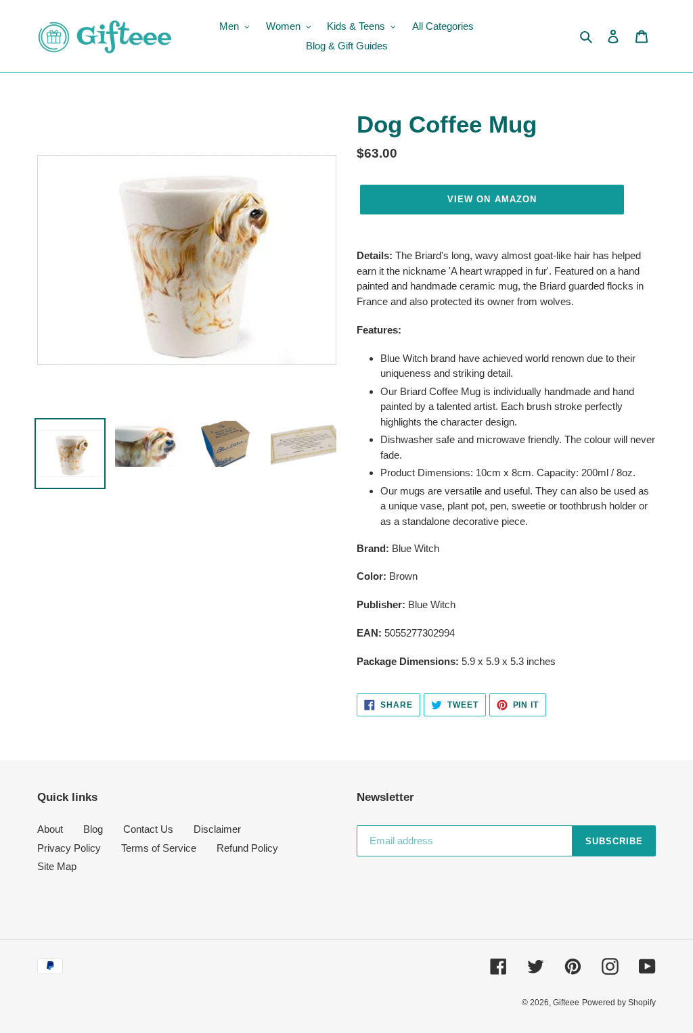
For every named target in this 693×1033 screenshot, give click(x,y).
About (50, 829)
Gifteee (566, 1002)
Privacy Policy (69, 848)
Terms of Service (158, 848)
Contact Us (148, 829)
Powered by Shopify (619, 1002)
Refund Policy (247, 848)
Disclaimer (217, 829)
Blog (93, 829)
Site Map (56, 866)
